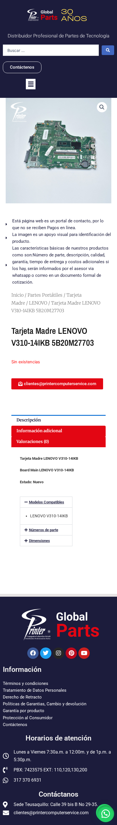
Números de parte (43, 530)
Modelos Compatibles (46, 502)
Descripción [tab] (28, 420)
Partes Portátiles (45, 295)
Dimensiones (39, 541)
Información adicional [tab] (39, 430)
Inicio (17, 295)
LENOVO (38, 303)
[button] (30, 84)
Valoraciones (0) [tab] (32, 441)
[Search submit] (108, 50)
